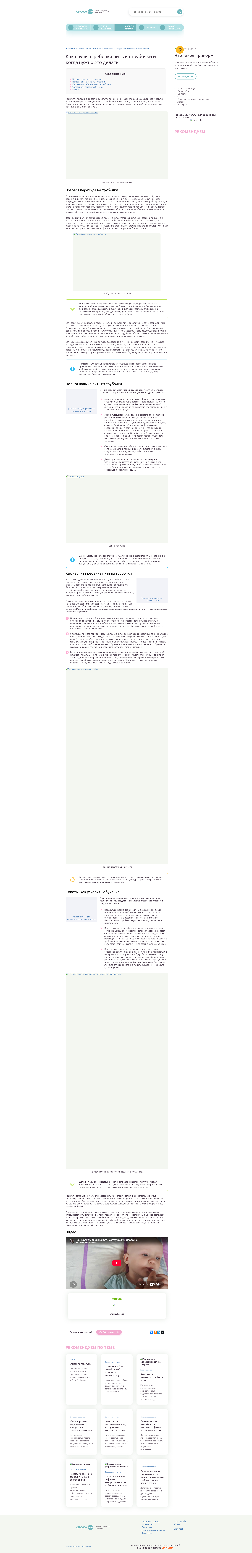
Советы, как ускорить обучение (88, 87)
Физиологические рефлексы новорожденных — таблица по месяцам (116, 1481)
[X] (162, 1332)
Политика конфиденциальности (193, 99)
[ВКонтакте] (151, 1332)
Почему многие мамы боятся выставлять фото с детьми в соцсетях (150, 1425)
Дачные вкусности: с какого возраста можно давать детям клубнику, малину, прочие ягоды (152, 1477)
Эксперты (182, 104)
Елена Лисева (116, 1314)
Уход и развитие (106, 27)
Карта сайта (183, 91)
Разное (151, 27)
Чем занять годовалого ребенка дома (151, 1377)
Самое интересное (174, 27)
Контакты (182, 94)
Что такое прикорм (194, 55)
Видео (75, 89)
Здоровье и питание (82, 27)
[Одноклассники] (155, 1332)
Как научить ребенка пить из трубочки (91, 84)
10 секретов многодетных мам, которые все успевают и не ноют (116, 1425)
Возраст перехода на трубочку (87, 79)
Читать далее (185, 76)
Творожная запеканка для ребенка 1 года (152, 599)
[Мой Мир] (158, 1332)
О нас (180, 96)
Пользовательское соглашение (78, 1546)
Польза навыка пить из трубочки (88, 82)
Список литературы (80, 1363)
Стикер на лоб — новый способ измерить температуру (114, 1371)
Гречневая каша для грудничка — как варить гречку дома (81, 410)
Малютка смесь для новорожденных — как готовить (81, 918)
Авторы (181, 102)
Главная (72, 49)
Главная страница (186, 88)
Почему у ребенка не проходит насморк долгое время (81, 1476)
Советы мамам (129, 27)
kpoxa (84, 12)
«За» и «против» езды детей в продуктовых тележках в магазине (81, 1425)
